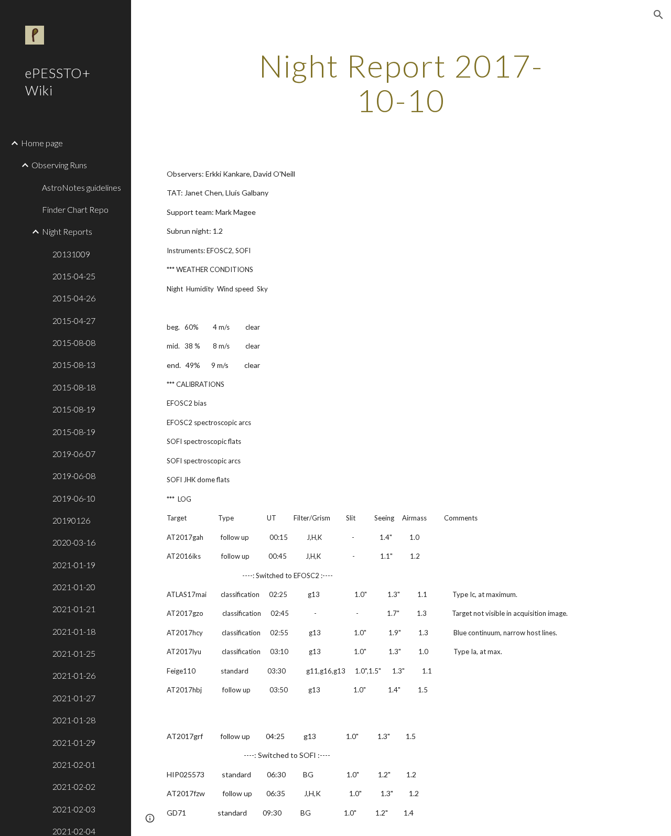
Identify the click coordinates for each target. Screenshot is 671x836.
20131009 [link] (71, 254)
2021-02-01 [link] (73, 764)
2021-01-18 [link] (73, 631)
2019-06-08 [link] (73, 476)
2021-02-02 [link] (73, 786)
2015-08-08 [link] (73, 343)
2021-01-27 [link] (73, 698)
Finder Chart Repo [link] (75, 209)
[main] (401, 83)
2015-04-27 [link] (73, 320)
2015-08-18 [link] (73, 387)
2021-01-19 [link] (73, 565)
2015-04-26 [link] (73, 298)
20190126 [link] (71, 520)
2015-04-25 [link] (73, 276)
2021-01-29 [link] (73, 742)
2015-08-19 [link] (73, 409)
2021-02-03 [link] (73, 809)
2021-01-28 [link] (73, 720)
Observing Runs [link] (59, 165)
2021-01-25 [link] (73, 653)
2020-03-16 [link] (73, 542)
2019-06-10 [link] (73, 498)
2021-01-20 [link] (73, 587)
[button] (658, 14)
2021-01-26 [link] (73, 675)
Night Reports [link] (67, 231)
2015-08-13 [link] (73, 365)
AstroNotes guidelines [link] (81, 187)
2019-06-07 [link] (73, 454)
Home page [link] (42, 143)
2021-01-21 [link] (73, 609)
